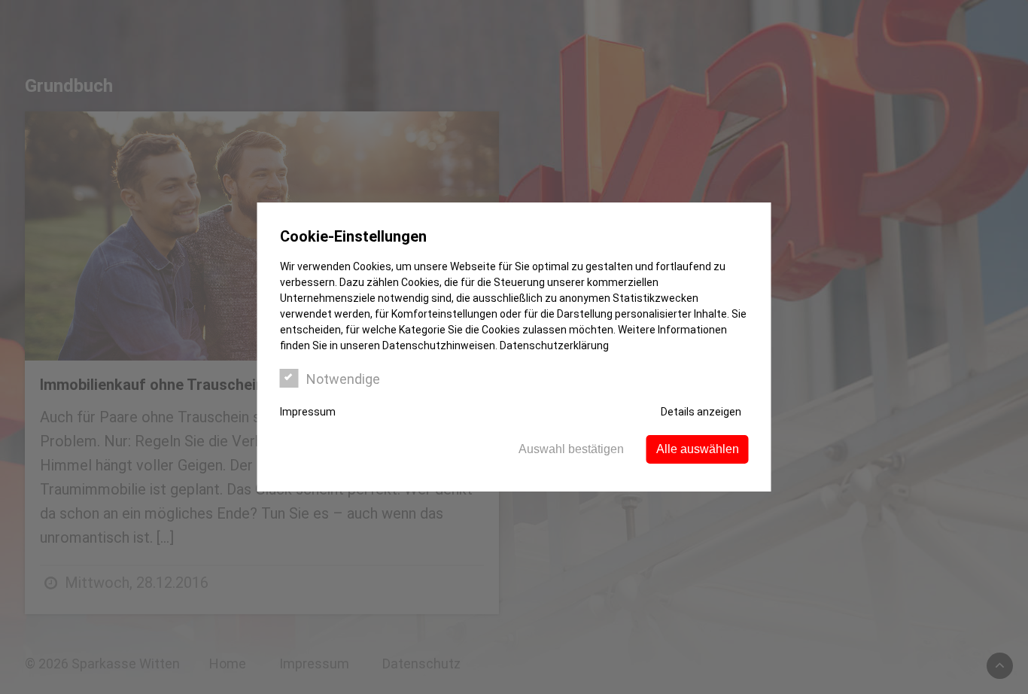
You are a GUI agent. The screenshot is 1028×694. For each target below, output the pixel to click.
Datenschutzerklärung (554, 345)
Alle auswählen (697, 449)
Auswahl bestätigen (571, 449)
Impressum (308, 412)
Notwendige (343, 379)
